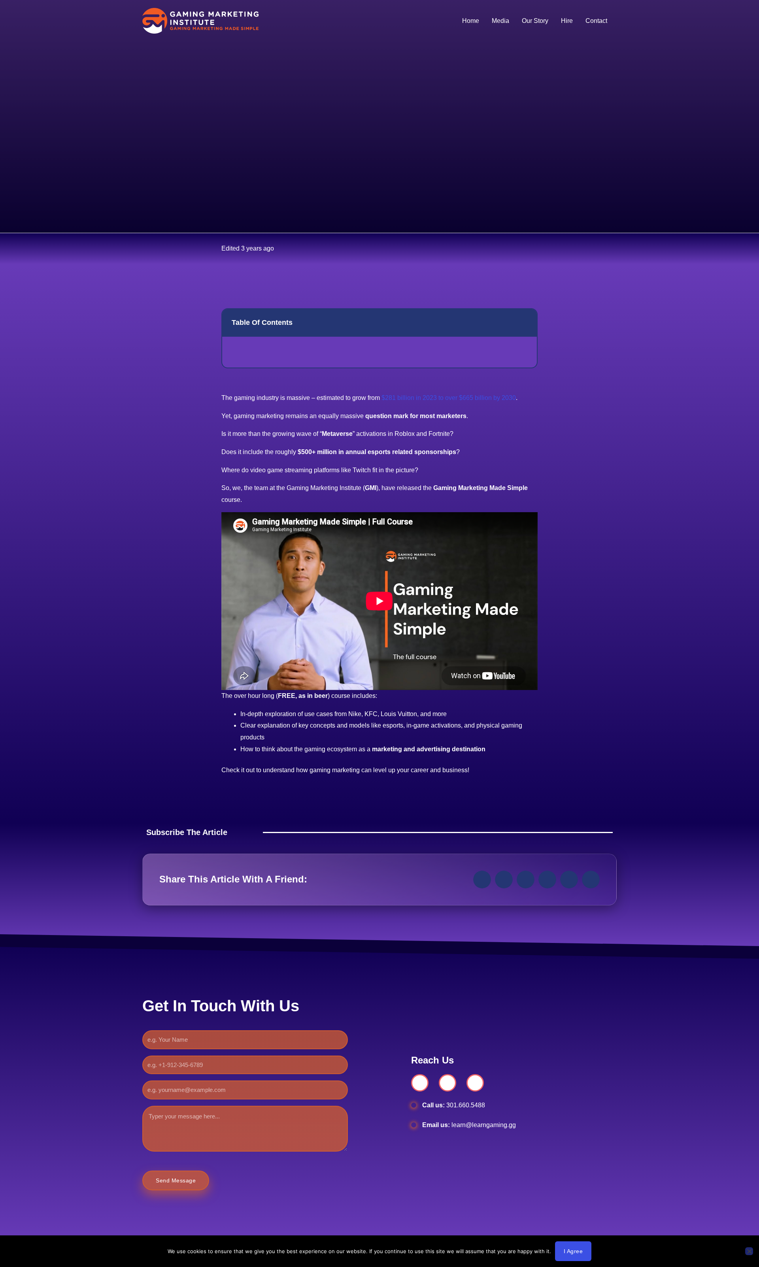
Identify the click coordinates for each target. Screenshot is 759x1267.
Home (470, 20)
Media (500, 20)
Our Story (535, 20)
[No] (749, 1251)
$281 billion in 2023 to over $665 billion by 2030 (448, 397)
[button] (525, 322)
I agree (573, 1251)
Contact (596, 20)
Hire (567, 20)
